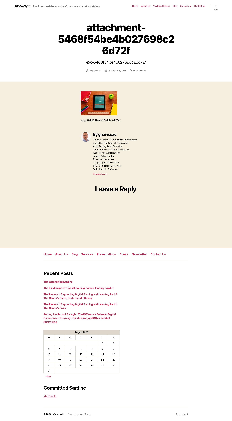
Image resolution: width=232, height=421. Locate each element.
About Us (145, 6)
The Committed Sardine (58, 281)
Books (123, 254)
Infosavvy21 (22, 6)
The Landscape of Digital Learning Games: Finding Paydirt (79, 288)
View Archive (100, 174)
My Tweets (50, 396)
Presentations (106, 254)
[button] (99, 103)
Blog (175, 6)
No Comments (139, 70)
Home (135, 6)
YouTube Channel (161, 6)
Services (184, 6)
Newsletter (139, 254)
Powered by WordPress (79, 414)
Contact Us (199, 6)
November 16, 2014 (117, 70)
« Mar (48, 376)
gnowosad (97, 70)
